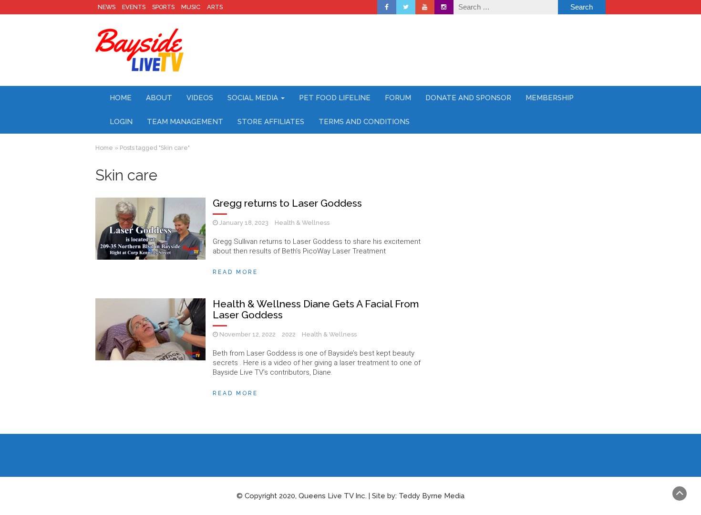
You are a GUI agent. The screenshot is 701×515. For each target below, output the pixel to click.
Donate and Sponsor (468, 98)
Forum (398, 98)
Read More (235, 272)
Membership (550, 98)
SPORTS (163, 7)
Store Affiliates (270, 121)
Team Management (185, 121)
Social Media (253, 98)
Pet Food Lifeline (335, 98)
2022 (289, 334)
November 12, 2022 (247, 334)
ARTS (215, 7)
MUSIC (190, 7)
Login (121, 121)
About (159, 98)
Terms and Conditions (364, 121)
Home (121, 98)
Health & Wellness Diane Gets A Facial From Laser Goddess (316, 309)
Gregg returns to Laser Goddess (287, 203)
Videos (199, 98)
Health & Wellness (302, 222)
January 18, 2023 (243, 222)
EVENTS (133, 7)
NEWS (106, 7)
